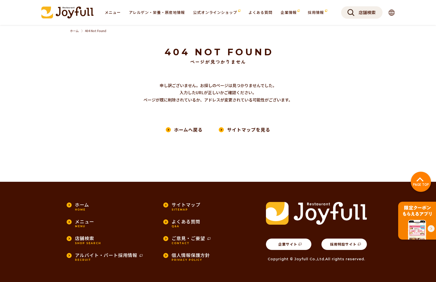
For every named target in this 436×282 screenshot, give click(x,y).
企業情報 (289, 12)
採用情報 (316, 12)
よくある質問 (260, 12)
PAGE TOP (421, 184)
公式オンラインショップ (215, 12)
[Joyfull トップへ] (67, 12)
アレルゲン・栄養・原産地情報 (157, 12)
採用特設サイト (343, 244)
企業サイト (287, 244)
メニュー (113, 12)
